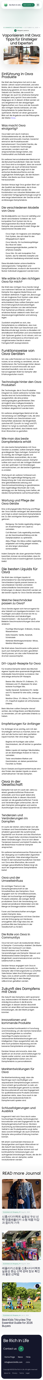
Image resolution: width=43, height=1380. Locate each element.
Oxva (13, 118)
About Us (7, 1373)
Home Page (9, 1357)
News (20, 1357)
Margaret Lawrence (23, 30)
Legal (27, 1373)
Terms (21, 1373)
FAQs (28, 1357)
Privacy (14, 1373)
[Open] (38, 5)
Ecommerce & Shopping (12, 27)
